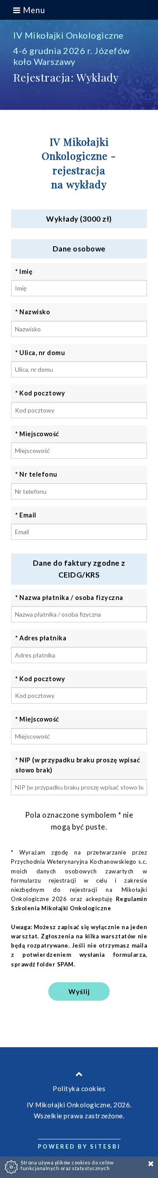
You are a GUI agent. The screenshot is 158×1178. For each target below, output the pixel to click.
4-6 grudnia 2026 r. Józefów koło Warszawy (71, 56)
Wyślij (79, 991)
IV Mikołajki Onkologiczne (68, 35)
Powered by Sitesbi (79, 1146)
